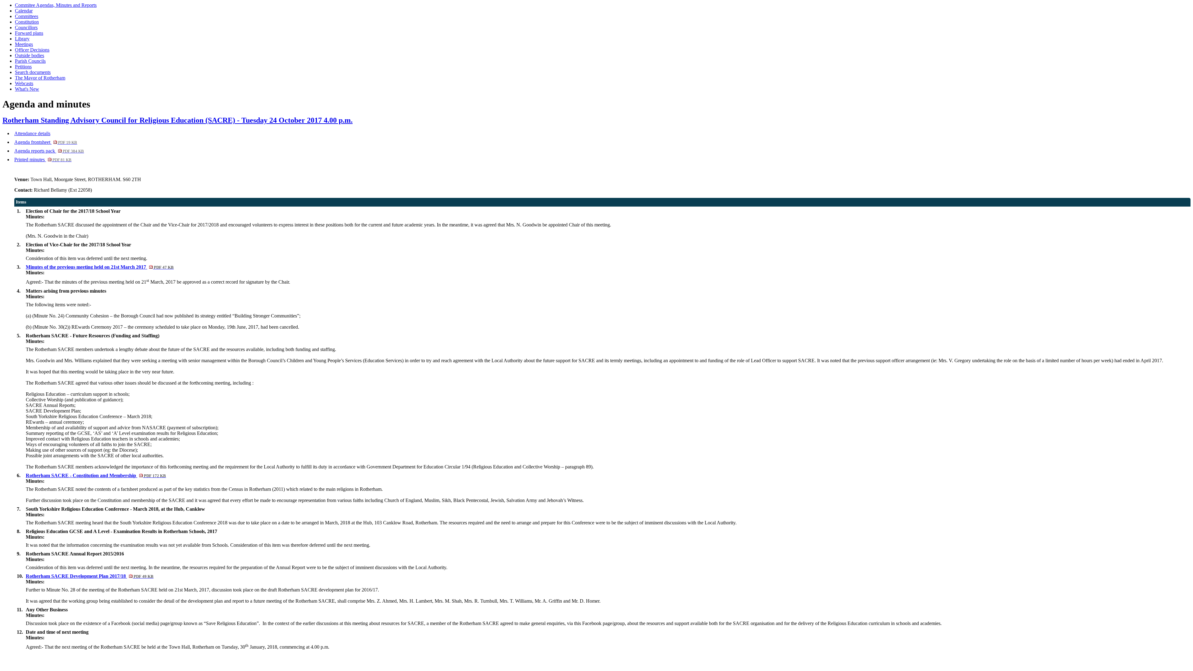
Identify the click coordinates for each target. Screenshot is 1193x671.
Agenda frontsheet (45, 142)
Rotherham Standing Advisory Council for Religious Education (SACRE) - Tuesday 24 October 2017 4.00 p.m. (177, 120)
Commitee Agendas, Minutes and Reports (56, 5)
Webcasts (24, 83)
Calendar (24, 10)
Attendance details (32, 133)
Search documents (33, 72)
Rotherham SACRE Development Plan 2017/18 (89, 576)
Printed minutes (42, 159)
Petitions (23, 66)
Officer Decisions (32, 49)
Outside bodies (29, 55)
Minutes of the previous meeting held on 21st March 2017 (100, 267)
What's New (27, 89)
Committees (26, 16)
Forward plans (29, 33)
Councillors (26, 27)
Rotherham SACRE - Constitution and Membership (96, 475)
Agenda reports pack (49, 150)
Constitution (27, 22)
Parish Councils (30, 61)
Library (22, 38)
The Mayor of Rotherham (40, 77)
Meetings (24, 44)
